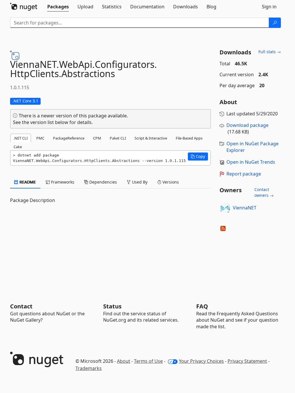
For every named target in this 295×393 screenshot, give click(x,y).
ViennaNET (244, 208)
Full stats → (269, 51)
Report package (243, 174)
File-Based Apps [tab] (189, 138)
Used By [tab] (139, 182)
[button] (198, 156)
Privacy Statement (247, 361)
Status (112, 306)
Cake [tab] (18, 146)
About (123, 361)
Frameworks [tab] (62, 182)
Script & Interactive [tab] (151, 138)
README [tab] (27, 182)
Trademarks (88, 368)
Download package (247, 125)
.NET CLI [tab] (21, 138)
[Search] (275, 23)
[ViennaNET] (225, 208)
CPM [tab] (97, 138)
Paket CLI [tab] (118, 138)
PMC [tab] (40, 138)
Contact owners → (264, 192)
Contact (21, 306)
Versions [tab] (170, 182)
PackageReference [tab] (68, 138)
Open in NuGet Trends (250, 162)
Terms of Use (148, 361)
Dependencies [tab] (102, 182)
